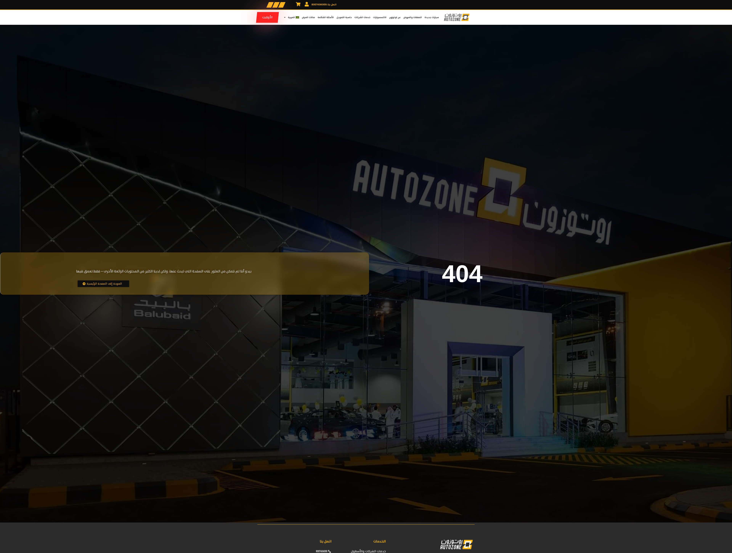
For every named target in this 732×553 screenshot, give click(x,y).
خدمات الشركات (362, 17)
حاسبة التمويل (344, 17)
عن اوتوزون (395, 17)
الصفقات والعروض (412, 17)
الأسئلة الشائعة (326, 17)
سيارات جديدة (432, 17)
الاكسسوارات (379, 17)
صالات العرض (308, 17)
